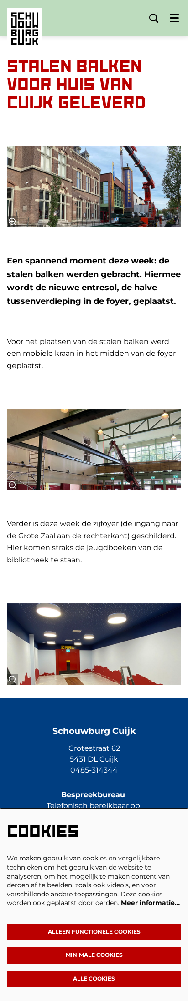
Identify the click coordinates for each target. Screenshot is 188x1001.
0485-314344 (94, 770)
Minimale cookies (94, 954)
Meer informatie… (150, 903)
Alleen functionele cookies (94, 931)
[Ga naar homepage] (24, 21)
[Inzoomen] (12, 221)
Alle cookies (94, 978)
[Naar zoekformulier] (154, 18)
